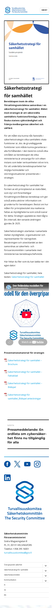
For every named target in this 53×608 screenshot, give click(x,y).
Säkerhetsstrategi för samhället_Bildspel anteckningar (24, 396)
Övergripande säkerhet (13, 565)
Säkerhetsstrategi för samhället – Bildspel (25, 385)
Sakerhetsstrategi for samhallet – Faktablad (25, 373)
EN (5, 595)
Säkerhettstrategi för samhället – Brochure (25, 362)
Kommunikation (10, 580)
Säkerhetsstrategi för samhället (16, 570)
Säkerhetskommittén (12, 575)
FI (4, 585)
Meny (44, 10)
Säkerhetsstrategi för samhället (28, 276)
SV (5, 590)
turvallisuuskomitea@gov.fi (18, 552)
